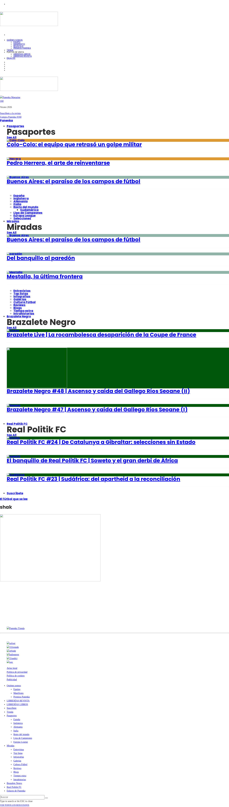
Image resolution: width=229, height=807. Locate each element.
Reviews (19, 305)
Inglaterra (21, 198)
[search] (46, 797)
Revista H (18, 46)
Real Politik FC (17, 424)
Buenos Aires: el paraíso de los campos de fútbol (73, 181)
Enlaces (11, 58)
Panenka (6, 120)
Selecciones (22, 218)
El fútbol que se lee (13, 499)
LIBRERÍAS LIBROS (22, 54)
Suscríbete (15, 493)
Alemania (20, 201)
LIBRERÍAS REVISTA (22, 56)
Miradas (13, 221)
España (18, 196)
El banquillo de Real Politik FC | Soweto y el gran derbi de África (92, 460)
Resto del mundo (25, 207)
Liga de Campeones (27, 213)
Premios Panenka (21, 697)
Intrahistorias (19, 779)
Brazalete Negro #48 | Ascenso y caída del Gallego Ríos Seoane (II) (98, 391)
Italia (17, 204)
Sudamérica (29, 210)
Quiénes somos (15, 40)
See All (11, 137)
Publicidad (12, 679)
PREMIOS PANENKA (22, 48)
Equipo (16, 42)
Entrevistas (22, 291)
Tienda (10, 712)
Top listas (20, 294)
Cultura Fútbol (24, 302)
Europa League (24, 216)
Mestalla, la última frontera (45, 276)
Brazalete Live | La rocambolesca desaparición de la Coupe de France (101, 334)
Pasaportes (15, 126)
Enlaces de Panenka (16, 791)
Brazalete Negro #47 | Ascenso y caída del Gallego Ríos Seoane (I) (97, 409)
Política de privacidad (17, 672)
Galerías (19, 299)
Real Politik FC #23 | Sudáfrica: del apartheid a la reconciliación (93, 479)
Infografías (21, 296)
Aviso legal (12, 668)
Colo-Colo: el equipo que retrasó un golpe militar (74, 144)
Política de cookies (15, 675)
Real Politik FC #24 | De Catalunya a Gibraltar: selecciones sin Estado (101, 442)
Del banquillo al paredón (41, 258)
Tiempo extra (23, 311)
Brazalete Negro (19, 316)
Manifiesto (19, 44)
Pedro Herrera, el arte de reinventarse (58, 163)
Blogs (17, 308)
